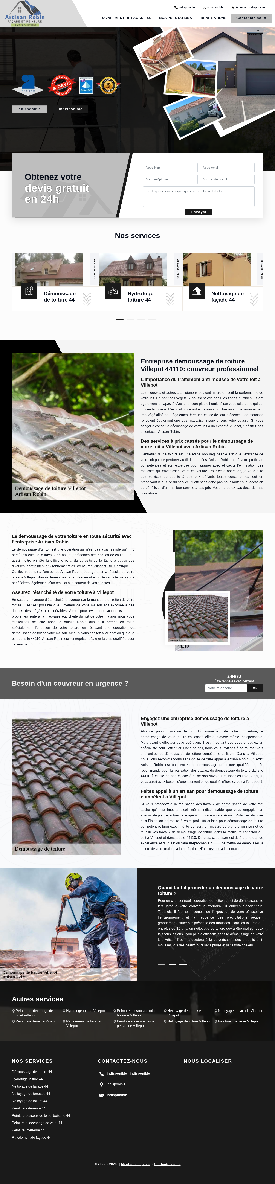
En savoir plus (94, 269)
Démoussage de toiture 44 (32, 1072)
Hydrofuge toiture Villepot (85, 1011)
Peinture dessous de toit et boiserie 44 (41, 1115)
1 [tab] (120, 319)
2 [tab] (130, 319)
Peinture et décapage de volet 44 (37, 1123)
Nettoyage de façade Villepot (240, 1011)
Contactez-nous (251, 18)
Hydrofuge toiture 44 (27, 1079)
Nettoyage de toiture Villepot (189, 1021)
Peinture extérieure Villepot (36, 1021)
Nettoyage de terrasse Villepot (184, 1013)
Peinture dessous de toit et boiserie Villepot (137, 1013)
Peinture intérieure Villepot (238, 1021)
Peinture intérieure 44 (28, 1130)
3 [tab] (141, 319)
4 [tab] (152, 319)
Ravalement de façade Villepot (83, 1023)
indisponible (187, 7)
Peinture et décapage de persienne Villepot (135, 1023)
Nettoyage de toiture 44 (29, 1101)
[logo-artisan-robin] (24, 13)
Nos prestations (175, 18)
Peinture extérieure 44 (29, 1108)
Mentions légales (135, 1164)
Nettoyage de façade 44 (30, 1086)
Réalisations (213, 18)
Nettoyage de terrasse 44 (31, 1094)
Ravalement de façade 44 (126, 18)
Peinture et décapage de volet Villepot (34, 1013)
